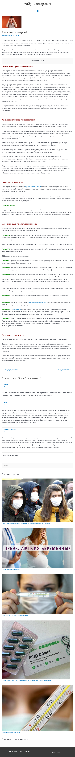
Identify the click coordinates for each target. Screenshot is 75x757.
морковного (32, 302)
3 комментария (7, 35)
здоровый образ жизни (33, 187)
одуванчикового (42, 302)
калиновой (17, 309)
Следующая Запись (65, 370)
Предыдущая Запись (10, 370)
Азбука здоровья (37, 3)
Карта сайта (56, 753)
